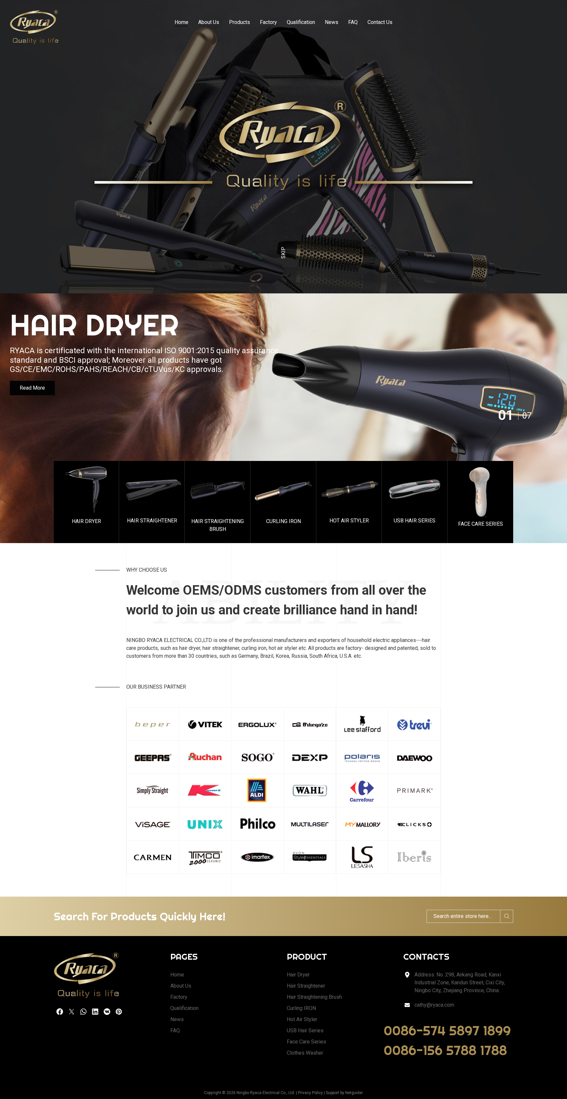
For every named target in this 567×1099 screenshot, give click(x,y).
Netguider (354, 1092)
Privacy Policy (310, 1092)
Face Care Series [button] (480, 524)
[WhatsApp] (83, 1012)
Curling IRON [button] (283, 521)
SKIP (283, 253)
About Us (208, 22)
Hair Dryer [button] (86, 521)
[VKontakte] (107, 1012)
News (331, 22)
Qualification (301, 22)
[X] (71, 1012)
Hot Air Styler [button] (349, 520)
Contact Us (380, 22)
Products (239, 22)
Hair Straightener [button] (152, 520)
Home (181, 22)
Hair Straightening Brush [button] (217, 525)
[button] (86, 502)
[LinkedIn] (95, 1012)
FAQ (353, 22)
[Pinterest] (119, 1012)
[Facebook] (60, 1012)
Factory (268, 22)
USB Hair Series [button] (414, 520)
